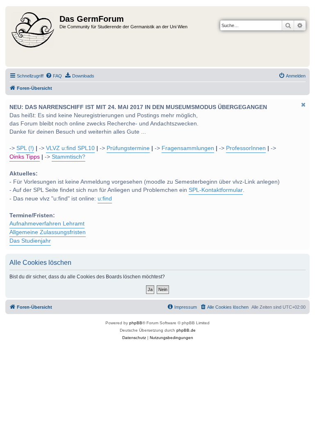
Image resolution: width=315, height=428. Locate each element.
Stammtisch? (68, 157)
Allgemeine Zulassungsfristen (47, 232)
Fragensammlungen (188, 148)
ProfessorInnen (246, 148)
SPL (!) (25, 148)
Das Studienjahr (30, 241)
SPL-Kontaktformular (216, 190)
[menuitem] (54, 76)
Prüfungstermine (128, 148)
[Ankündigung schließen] (303, 104)
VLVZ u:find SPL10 (70, 148)
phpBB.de (186, 330)
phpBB (135, 323)
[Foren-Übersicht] (33, 36)
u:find (105, 199)
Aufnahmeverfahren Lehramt (46, 224)
